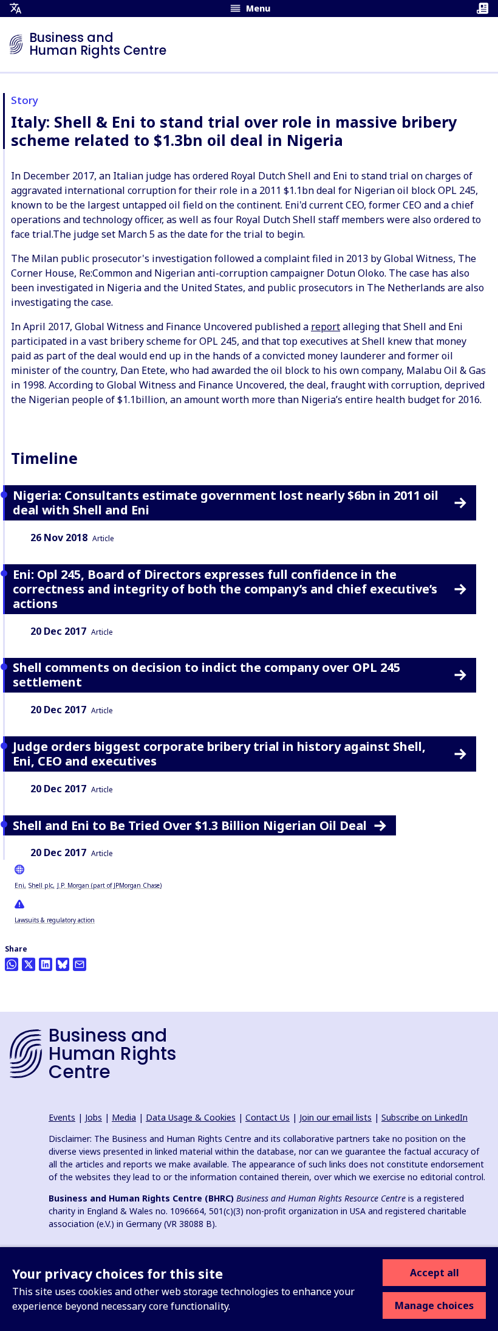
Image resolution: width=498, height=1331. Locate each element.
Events (62, 1117)
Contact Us (267, 1117)
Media (124, 1117)
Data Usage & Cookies (191, 1117)
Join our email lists (335, 1117)
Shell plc (41, 885)
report (325, 326)
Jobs (93, 1117)
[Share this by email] (79, 964)
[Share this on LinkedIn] (45, 964)
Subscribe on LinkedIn (424, 1117)
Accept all (434, 1272)
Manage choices (434, 1305)
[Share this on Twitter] (28, 964)
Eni (19, 885)
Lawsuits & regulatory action (55, 920)
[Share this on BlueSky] (62, 964)
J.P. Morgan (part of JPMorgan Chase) (109, 885)
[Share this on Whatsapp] (11, 964)
